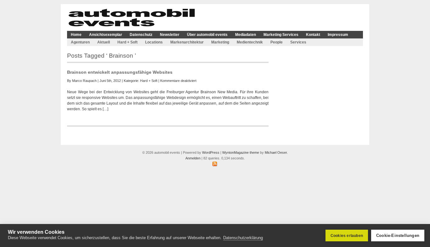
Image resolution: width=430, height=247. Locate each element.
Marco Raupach (84, 81)
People (276, 42)
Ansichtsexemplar (105, 34)
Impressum (338, 34)
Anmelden (193, 158)
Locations (154, 42)
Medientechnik (250, 42)
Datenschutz (141, 34)
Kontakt (313, 34)
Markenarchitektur (187, 42)
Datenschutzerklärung (243, 237)
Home (76, 34)
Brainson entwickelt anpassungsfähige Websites (120, 72)
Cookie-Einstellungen (397, 235)
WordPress (210, 152)
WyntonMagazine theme (240, 152)
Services (298, 42)
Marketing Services (280, 34)
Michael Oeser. (276, 152)
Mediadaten (245, 34)
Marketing (220, 42)
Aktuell (103, 42)
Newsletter (169, 34)
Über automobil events (207, 34)
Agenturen (80, 42)
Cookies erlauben (347, 235)
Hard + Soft (127, 42)
